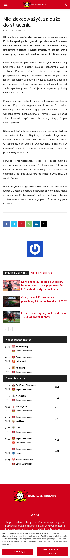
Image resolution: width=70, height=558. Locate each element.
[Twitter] (14, 224)
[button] (65, 4)
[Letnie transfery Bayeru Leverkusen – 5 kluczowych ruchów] (11, 317)
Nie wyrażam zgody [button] (52, 551)
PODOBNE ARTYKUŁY (16, 273)
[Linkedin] (36, 224)
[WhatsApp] (29, 224)
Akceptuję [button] (18, 551)
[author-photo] (35, 256)
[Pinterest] (21, 224)
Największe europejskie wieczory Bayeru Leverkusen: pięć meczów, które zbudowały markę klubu (42, 285)
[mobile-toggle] (5, 4)
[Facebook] (6, 224)
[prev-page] (5, 329)
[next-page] (10, 329)
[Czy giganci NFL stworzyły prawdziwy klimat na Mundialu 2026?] (11, 301)
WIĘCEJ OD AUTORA (41, 273)
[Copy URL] (44, 224)
